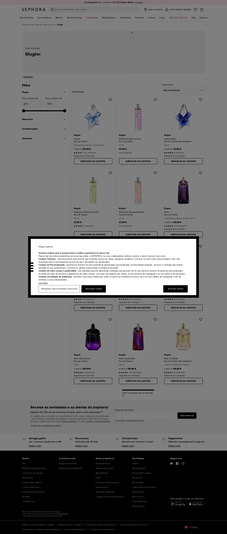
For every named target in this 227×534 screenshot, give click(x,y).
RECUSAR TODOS (93, 289)
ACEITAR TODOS (175, 289)
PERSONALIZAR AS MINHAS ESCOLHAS (59, 289)
